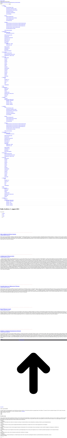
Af (4, 235)
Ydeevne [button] (1, 422)
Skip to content (2, 0)
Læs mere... (23, 411)
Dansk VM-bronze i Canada (5, 309)
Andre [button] (1, 430)
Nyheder (1, 235)
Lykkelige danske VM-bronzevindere (7, 256)
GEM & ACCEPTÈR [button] (3, 435)
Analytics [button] (1, 425)
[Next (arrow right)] (1, 437)
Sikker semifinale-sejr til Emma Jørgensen (8, 234)
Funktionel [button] (1, 420)
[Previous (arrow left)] (0, 437)
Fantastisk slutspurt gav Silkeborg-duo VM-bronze (9, 286)
